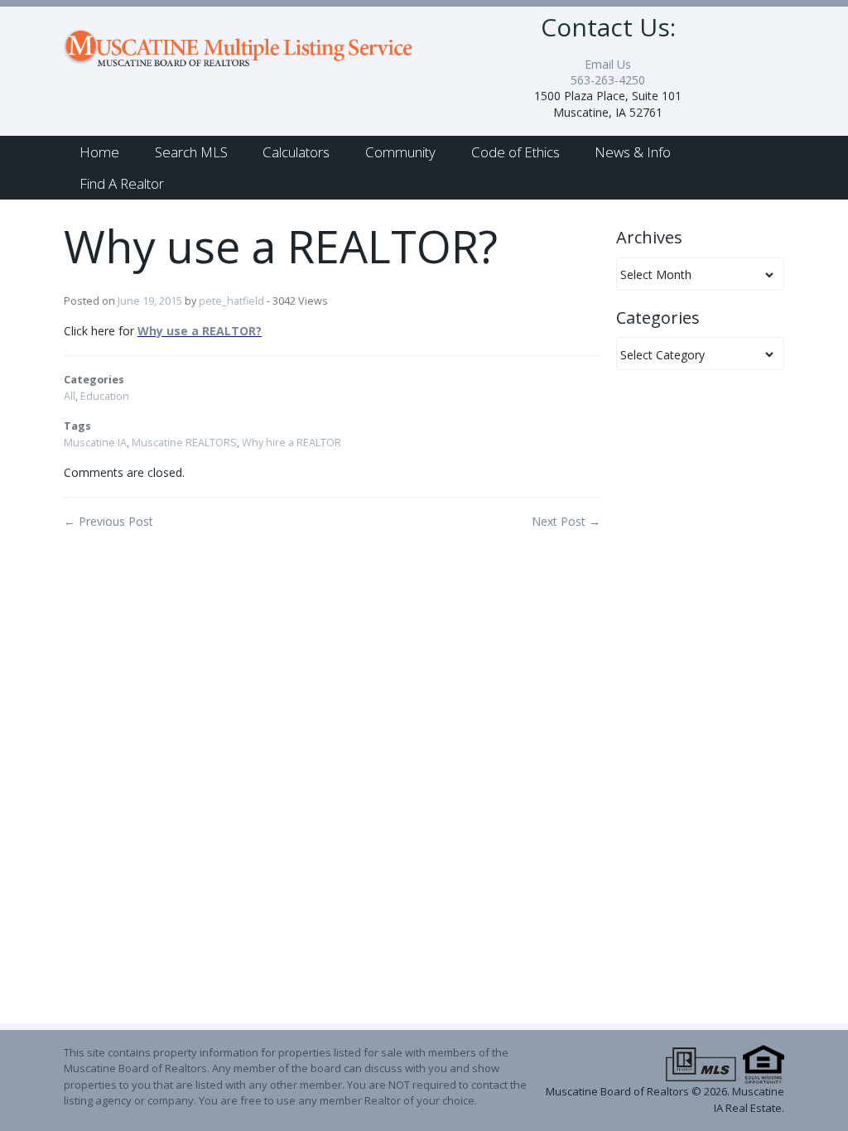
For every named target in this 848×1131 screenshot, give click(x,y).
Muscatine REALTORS (184, 443)
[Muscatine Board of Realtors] (240, 42)
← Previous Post (108, 521)
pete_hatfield (231, 301)
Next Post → (566, 521)
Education (104, 396)
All (69, 396)
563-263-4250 (608, 80)
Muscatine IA (95, 443)
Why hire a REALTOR (291, 443)
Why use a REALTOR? (199, 331)
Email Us (608, 64)
